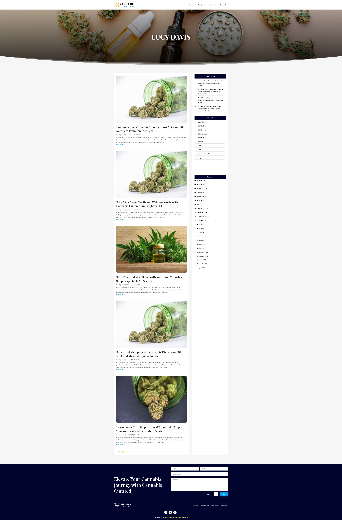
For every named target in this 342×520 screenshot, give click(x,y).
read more (120, 144)
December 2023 (202, 252)
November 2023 (202, 256)
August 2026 (201, 180)
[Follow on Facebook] (165, 512)
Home (191, 5)
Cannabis (137, 135)
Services (213, 5)
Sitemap (185, 517)
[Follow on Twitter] (170, 512)
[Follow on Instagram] (175, 512)
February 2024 (202, 244)
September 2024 (202, 216)
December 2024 (202, 204)
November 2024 (202, 208)
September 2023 (202, 264)
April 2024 (200, 236)
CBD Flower (202, 130)
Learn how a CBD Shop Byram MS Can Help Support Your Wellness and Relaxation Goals (150, 429)
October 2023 (202, 260)
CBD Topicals (202, 146)
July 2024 (200, 224)
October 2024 (202, 212)
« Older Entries (121, 452)
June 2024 (200, 228)
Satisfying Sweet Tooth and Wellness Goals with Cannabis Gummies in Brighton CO (147, 204)
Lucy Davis (121, 135)
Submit (224, 494)
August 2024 (201, 220)
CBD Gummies (203, 134)
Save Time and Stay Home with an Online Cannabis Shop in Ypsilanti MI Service (149, 279)
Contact (223, 5)
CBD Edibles (202, 126)
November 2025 (202, 192)
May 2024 (200, 232)
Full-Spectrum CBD (204, 154)
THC (199, 162)
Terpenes (201, 158)
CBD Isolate (202, 138)
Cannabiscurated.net (174, 517)
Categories (202, 5)
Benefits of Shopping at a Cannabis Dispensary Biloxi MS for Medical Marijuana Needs (150, 354)
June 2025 (200, 200)
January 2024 (201, 248)
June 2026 (200, 184)
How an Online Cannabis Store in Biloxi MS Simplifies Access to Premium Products (151, 129)
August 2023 (201, 268)
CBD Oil (200, 142)
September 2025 (202, 196)
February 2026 (202, 188)
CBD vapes (201, 150)
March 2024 (201, 240)
